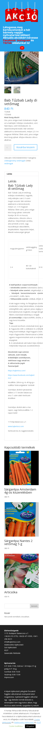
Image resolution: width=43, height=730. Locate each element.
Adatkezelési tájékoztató (13, 645)
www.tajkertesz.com (16, 426)
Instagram (23, 40)
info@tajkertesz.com (12, 642)
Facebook (9, 40)
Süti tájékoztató (10, 647)
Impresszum (9, 677)
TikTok (7, 42)
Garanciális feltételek (12, 653)
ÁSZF (6, 650)
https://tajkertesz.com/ (17, 370)
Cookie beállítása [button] (16, 726)
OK (22, 48)
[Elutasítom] (40, 25)
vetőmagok (8, 163)
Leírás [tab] (9, 174)
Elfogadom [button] (30, 726)
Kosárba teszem (25, 147)
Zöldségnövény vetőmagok (14, 161)
